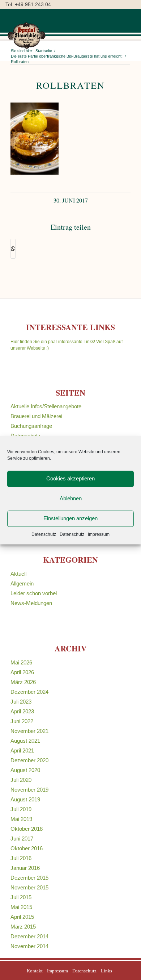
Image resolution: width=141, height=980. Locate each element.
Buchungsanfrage (31, 426)
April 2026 (22, 672)
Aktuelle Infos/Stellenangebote (45, 406)
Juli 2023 (20, 701)
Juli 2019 (20, 809)
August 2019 (25, 799)
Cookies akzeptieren (70, 478)
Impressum (99, 534)
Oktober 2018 (26, 829)
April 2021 (22, 750)
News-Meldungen (31, 603)
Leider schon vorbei (33, 593)
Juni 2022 (21, 721)
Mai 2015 (21, 907)
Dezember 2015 (29, 878)
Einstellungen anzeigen (70, 518)
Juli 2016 (20, 858)
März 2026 (23, 682)
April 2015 (22, 917)
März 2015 (23, 926)
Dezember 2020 (29, 760)
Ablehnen (71, 498)
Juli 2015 (20, 897)
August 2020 (25, 770)
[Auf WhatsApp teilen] (13, 248)
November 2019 (29, 790)
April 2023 (22, 711)
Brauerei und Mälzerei (36, 416)
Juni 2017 (21, 838)
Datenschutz (43, 534)
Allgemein (22, 583)
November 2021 (29, 731)
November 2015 (29, 887)
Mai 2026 (21, 662)
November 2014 (29, 946)
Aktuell (18, 574)
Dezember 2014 (29, 936)
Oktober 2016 (26, 848)
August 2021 (25, 741)
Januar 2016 (25, 868)
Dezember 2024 (29, 692)
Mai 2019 (21, 819)
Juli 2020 (20, 780)
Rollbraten (70, 85)
